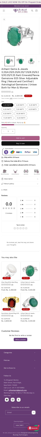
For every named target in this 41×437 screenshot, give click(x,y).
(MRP (11, 98)
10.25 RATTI (20, 113)
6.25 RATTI (7, 109)
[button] (4, 11)
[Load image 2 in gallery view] (20, 61)
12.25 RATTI (21, 118)
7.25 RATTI (20, 109)
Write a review (20, 339)
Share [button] (5, 190)
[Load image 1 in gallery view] (10, 61)
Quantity (4, 127)
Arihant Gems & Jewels (14, 432)
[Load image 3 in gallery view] (31, 61)
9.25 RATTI (7, 113)
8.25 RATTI (33, 109)
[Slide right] (39, 62)
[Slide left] (2, 62)
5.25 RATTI (33, 105)
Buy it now (20, 143)
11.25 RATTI (7, 118)
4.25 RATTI (20, 105)
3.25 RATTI (7, 105)
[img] (6, 92)
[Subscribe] (33, 412)
